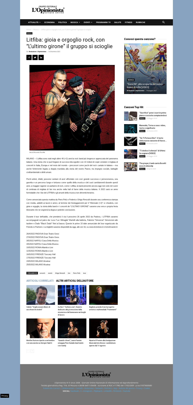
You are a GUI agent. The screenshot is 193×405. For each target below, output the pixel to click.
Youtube (126, 391)
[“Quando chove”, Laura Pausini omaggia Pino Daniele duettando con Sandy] (72, 328)
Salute (117, 22)
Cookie (147, 388)
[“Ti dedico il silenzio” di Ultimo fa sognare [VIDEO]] (130, 154)
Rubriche (140, 22)
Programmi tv (103, 22)
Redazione (89, 388)
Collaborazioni (67, 388)
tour (84, 273)
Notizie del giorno (126, 388)
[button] (163, 22)
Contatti (79, 388)
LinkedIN (108, 391)
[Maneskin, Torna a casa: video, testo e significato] (130, 128)
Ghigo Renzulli (60, 273)
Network (99, 388)
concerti (42, 273)
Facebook (75, 391)
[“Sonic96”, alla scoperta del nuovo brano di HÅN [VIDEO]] (145, 68)
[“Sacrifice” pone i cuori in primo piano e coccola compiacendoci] (130, 116)
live (69, 273)
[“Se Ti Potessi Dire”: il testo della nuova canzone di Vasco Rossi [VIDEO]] (130, 141)
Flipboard (98, 391)
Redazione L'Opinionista (37, 51)
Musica (74, 22)
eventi (50, 273)
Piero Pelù (76, 273)
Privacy (139, 388)
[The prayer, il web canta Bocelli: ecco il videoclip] (130, 166)
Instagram (87, 391)
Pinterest (117, 391)
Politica (62, 22)
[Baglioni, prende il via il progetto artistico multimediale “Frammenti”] (103, 295)
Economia (49, 22)
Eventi (87, 22)
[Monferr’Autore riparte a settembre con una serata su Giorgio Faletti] (40, 328)
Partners (108, 388)
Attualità (33, 22)
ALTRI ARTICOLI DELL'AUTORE (75, 280)
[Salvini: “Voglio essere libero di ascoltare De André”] (40, 295)
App (115, 388)
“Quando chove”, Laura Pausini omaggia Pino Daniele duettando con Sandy (70, 343)
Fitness (128, 22)
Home (28, 29)
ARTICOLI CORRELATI (40, 280)
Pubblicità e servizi (51, 388)
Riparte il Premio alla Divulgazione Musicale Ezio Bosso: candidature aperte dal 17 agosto (102, 343)
